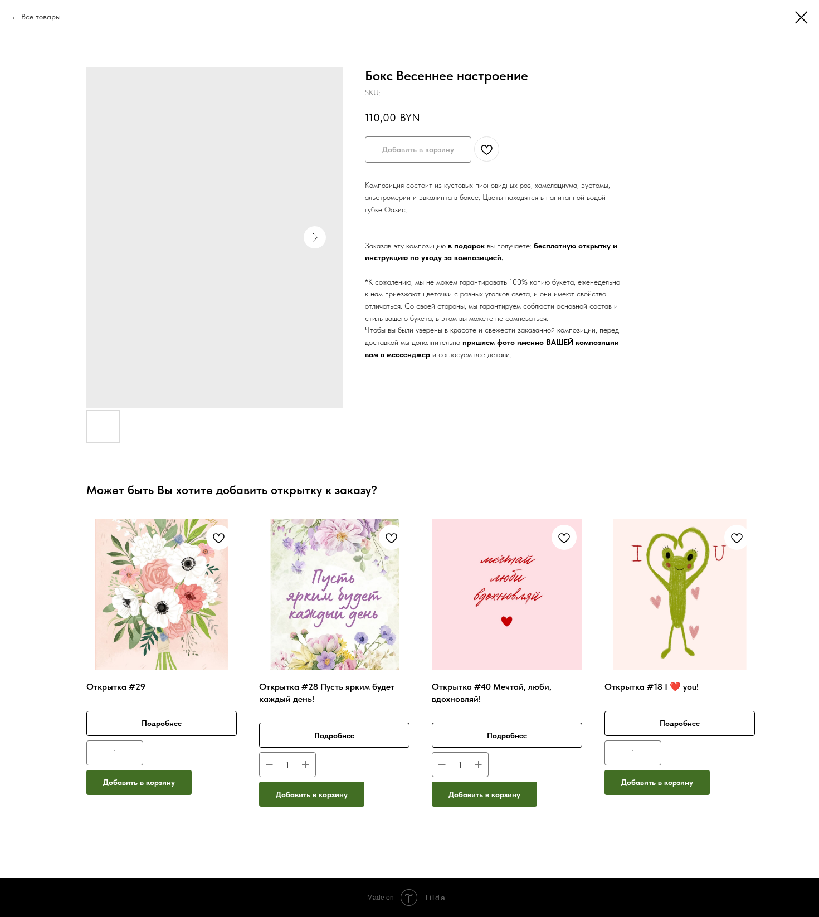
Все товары (41, 16)
